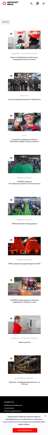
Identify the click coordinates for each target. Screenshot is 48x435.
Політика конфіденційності (12, 411)
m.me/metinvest (9, 408)
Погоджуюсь (25, 430)
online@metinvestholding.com (13, 405)
